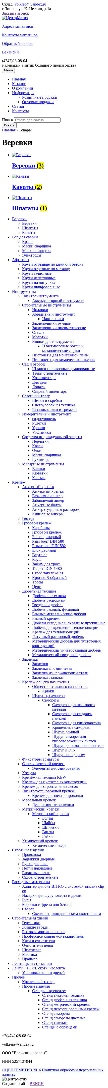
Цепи (36, 586)
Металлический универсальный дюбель (66, 650)
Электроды (31, 255)
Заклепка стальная (48, 677)
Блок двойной (44, 550)
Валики (38, 468)
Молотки (40, 337)
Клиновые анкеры (48, 514)
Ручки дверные (35, 863)
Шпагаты (30, 228)
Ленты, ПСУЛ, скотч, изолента (38, 968)
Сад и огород (33, 364)
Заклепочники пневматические (59, 328)
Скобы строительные (40, 877)
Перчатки (40, 441)
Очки (36, 450)
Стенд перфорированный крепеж (70, 1009)
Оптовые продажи (38, 102)
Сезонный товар (36, 396)
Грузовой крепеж (36, 523)
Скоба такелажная (47, 573)
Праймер (29, 959)
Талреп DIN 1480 (47, 568)
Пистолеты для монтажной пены (60, 355)
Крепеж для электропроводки (57, 795)
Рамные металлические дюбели (59, 614)
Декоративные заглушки (53, 804)
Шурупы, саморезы (48, 695)
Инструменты (24, 291)
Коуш (36, 559)
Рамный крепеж (46, 618)
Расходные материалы (31, 882)
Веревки (19, 219)
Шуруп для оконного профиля (78, 745)
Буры (26, 900)
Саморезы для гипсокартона (76, 723)
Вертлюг (39, 555)
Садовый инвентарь (49, 391)
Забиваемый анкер (48, 500)
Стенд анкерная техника (63, 995)
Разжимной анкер (47, 496)
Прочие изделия (36, 986)
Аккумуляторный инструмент (58, 300)
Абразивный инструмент (53, 314)
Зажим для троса (46, 564)
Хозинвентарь (44, 378)
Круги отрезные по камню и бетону (53, 264)
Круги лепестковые (39, 278)
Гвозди (28, 518)
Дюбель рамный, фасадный (55, 609)
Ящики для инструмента (53, 341)
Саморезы (50, 700)
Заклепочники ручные (51, 323)
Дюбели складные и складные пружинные (68, 623)
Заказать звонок (15, 13)
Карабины (41, 527)
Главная (19, 79)
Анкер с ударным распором (55, 509)
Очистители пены (37, 945)
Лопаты (38, 387)
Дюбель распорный (49, 600)
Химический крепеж (40, 841)
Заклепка (30, 659)
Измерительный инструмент (46, 414)
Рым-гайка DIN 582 (49, 546)
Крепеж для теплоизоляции (55, 632)
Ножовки (40, 310)
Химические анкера (49, 845)
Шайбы (48, 823)
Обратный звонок (17, 43)
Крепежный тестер (38, 982)
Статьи (18, 106)
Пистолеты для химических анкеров (63, 359)
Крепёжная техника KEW (44, 777)
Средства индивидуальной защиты (52, 437)
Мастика (29, 954)
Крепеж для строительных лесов (50, 786)
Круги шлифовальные (41, 287)
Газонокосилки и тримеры (54, 409)
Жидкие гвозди (35, 927)
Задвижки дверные (38, 859)
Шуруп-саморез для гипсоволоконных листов (74, 738)
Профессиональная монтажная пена (53, 936)
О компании (22, 88)
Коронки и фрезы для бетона (46, 904)
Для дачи (39, 382)
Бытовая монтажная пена (43, 932)
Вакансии (10, 52)
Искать (9, 125)
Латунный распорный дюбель (58, 636)
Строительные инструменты (46, 305)
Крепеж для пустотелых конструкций (54, 782)
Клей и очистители (38, 941)
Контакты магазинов (20, 35)
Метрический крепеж (40, 809)
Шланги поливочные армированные (63, 369)
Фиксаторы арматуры (40, 759)
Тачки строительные (49, 373)
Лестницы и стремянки (32, 963)
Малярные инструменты (43, 464)
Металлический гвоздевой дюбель (61, 655)
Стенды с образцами (59, 1027)
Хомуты (29, 773)
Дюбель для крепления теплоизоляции (65, 627)
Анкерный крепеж (38, 487)
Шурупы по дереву (68, 754)
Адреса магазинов (17, 26)
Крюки (48, 691)
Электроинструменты (41, 296)
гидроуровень (44, 418)
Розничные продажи (39, 97)
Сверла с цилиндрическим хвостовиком (66, 913)
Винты (48, 832)
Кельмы (38, 478)
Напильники (53, 319)
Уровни (38, 428)
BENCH (37, 1083)
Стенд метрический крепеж (66, 1004)
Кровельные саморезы (71, 727)
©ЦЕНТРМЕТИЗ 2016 (21, 1070)
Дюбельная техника (39, 591)
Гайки (47, 836)
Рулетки (39, 423)
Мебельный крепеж (39, 800)
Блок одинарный (46, 537)
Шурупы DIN (64, 750)
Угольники (41, 432)
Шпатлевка (31, 950)
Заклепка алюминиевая (52, 668)
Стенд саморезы (56, 1013)
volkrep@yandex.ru (30, 4)
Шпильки (50, 827)
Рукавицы (40, 459)
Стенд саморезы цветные (63, 1018)
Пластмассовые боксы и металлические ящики (63, 348)
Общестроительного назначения (59, 686)
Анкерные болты (47, 505)
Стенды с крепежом (49, 991)
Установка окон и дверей (43, 972)
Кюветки (40, 473)
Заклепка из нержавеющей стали (60, 673)
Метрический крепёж (50, 814)
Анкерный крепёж (48, 491)
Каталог (19, 83)
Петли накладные (37, 868)
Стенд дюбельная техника (64, 1000)
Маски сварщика (36, 246)
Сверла (28, 909)
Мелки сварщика (36, 250)
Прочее (18, 977)
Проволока (31, 854)
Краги (27, 241)
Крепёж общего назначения (45, 682)
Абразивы (20, 260)
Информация (23, 93)
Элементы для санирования (56, 768)
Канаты (28, 232)
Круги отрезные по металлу (46, 269)
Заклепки (40, 664)
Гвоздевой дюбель (47, 605)
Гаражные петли (36, 873)
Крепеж (18, 482)
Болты (47, 818)
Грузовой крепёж (47, 532)
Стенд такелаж (55, 1022)
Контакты (20, 111)
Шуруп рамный (65, 732)
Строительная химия (30, 918)
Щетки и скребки (47, 400)
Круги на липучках (38, 282)
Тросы (37, 582)
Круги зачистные (36, 273)
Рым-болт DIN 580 (48, 541)
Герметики (31, 922)
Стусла (38, 332)
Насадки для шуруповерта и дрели (51, 895)
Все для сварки (25, 237)
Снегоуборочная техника (53, 405)
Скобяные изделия (28, 850)
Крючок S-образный (49, 577)
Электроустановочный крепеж (48, 791)
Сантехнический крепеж (43, 764)
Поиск (7, 120)
